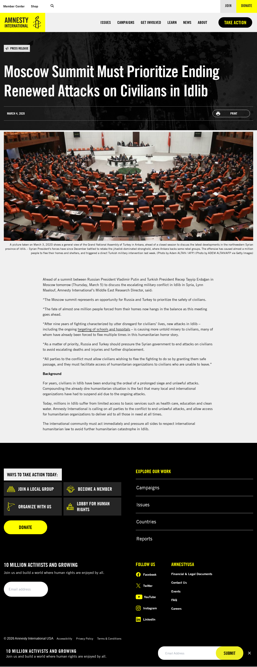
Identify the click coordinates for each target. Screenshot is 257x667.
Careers (176, 609)
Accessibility (64, 638)
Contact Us (179, 582)
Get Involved (151, 22)
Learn (172, 22)
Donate (249, 5)
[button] (52, 6)
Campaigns (125, 22)
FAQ (174, 600)
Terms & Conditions (109, 638)
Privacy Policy (84, 638)
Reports (144, 538)
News (187, 22)
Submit (38, 589)
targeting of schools (93, 329)
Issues (105, 22)
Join (228, 5)
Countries (146, 521)
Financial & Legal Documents (191, 574)
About (202, 22)
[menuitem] (14, 6)
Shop (36, 6)
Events (176, 591)
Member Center (15, 6)
